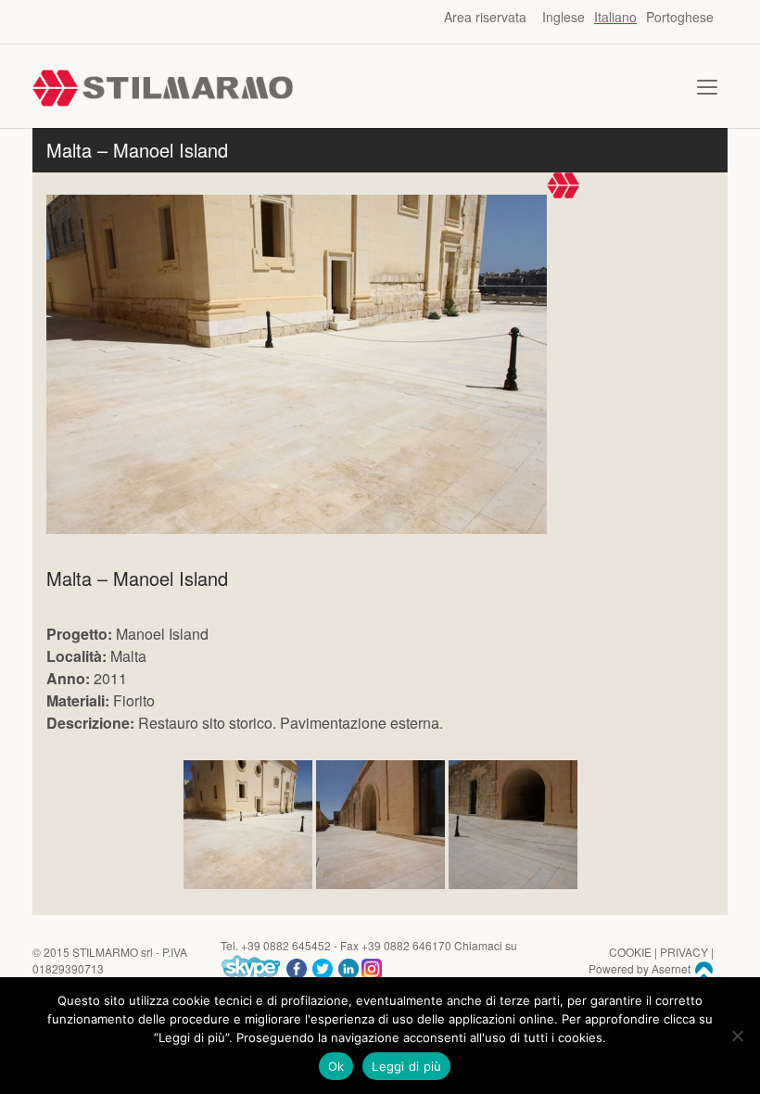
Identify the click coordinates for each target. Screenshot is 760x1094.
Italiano (615, 16)
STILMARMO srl (112, 952)
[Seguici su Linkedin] (348, 966)
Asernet (672, 968)
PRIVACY (684, 952)
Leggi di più (406, 1066)
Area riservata (485, 16)
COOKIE (630, 952)
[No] (737, 1035)
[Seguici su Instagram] (371, 966)
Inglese (563, 16)
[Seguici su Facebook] (296, 966)
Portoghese (680, 16)
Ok (336, 1066)
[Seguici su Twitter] (322, 966)
